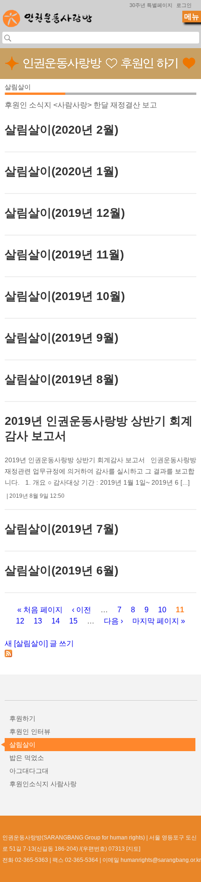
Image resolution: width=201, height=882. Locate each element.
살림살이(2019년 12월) (65, 212)
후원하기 (22, 718)
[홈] (47, 16)
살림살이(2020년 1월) (61, 171)
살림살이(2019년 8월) (61, 379)
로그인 (184, 5)
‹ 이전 (81, 610)
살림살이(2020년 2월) (61, 129)
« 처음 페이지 (40, 610)
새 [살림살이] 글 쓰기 (39, 643)
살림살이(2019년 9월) (61, 337)
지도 (133, 849)
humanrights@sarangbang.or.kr (161, 860)
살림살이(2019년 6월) (61, 570)
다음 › (113, 621)
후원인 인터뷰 (29, 731)
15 (73, 621)
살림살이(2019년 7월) (61, 528)
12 (20, 621)
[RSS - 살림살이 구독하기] (8, 655)
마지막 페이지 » (158, 621)
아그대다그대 (29, 770)
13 (38, 621)
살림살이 (22, 744)
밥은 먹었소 (26, 757)
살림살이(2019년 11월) (64, 254)
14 (55, 621)
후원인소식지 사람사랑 (43, 784)
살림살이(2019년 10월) (65, 295)
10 (162, 610)
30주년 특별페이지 (150, 5)
